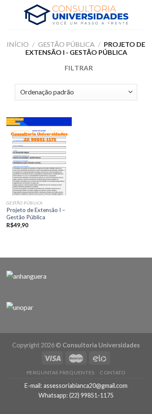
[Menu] (11, 14)
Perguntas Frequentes (61, 372)
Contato (112, 372)
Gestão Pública (66, 44)
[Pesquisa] (142, 14)
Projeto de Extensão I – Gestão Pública (35, 214)
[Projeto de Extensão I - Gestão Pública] (39, 156)
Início (18, 44)
